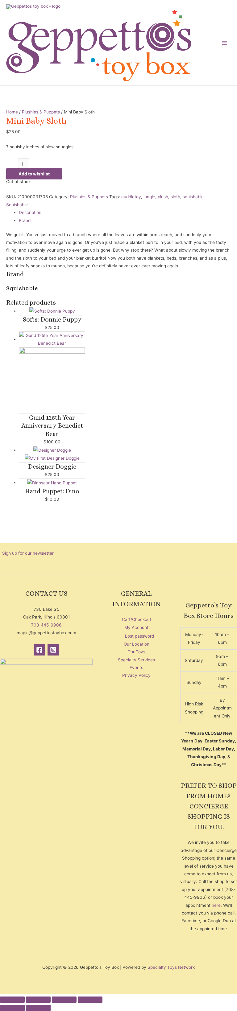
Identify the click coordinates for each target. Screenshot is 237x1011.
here (216, 905)
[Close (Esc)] (90, 1000)
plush (163, 196)
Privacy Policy (136, 675)
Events (136, 667)
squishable (193, 196)
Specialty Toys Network (171, 967)
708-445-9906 (46, 625)
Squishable (17, 204)
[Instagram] (53, 650)
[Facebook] (39, 650)
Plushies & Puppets (41, 111)
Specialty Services (136, 659)
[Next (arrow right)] (38, 1008)
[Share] (64, 1000)
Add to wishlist (34, 173)
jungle (149, 196)
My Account (136, 627)
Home (12, 111)
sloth (175, 196)
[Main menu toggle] (224, 42)
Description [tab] (30, 212)
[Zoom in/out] (12, 1000)
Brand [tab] (25, 220)
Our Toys (136, 651)
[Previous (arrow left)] (12, 1008)
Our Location (136, 644)
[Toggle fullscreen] (38, 1000)
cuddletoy (131, 196)
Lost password (139, 636)
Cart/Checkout (136, 619)
